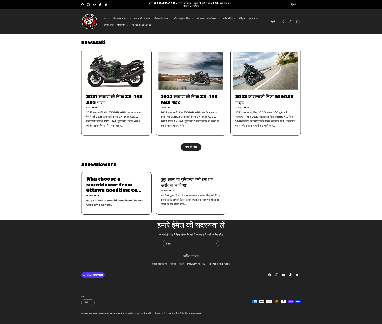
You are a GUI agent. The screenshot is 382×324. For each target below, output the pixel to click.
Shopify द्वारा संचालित (125, 313)
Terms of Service (219, 264)
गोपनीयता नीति (160, 313)
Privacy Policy (196, 264)
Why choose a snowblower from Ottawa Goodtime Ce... (114, 184)
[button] (106, 18)
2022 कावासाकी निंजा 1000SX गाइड (264, 99)
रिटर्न (182, 264)
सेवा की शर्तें (172, 313)
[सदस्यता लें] (215, 243)
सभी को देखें (191, 147)
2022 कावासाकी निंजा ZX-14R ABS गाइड (189, 99)
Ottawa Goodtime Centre (102, 313)
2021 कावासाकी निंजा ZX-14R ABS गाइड (114, 99)
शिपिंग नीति (184, 313)
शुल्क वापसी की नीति (144, 313)
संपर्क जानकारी (196, 313)
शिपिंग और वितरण (159, 264)
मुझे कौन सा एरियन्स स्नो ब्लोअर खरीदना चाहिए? (187, 182)
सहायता (173, 264)
